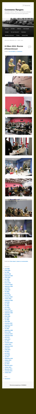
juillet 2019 (7, 339)
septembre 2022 (9, 312)
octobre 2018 (8, 344)
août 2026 (7, 268)
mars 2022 (7, 321)
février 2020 (8, 332)
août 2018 (7, 348)
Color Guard (26, 28)
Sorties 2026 (25, 35)
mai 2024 (7, 291)
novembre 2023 (8, 297)
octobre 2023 (8, 298)
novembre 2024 (8, 284)
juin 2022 (7, 318)
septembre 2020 (9, 330)
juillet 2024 (7, 290)
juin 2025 (7, 279)
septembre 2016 (9, 358)
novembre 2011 (8, 371)
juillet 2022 (7, 316)
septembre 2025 (9, 275)
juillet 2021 (7, 327)
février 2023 (8, 309)
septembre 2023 (9, 300)
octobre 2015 (8, 360)
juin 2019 (7, 341)
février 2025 (8, 283)
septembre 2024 (9, 286)
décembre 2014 (8, 365)
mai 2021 (7, 328)
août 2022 (7, 314)
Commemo (19, 51)
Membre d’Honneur (9, 35)
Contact (7, 32)
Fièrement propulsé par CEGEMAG (18, 385)
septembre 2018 (9, 346)
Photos (18, 35)
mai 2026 (7, 272)
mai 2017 (7, 356)
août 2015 (7, 362)
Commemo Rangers (14, 9)
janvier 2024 (8, 295)
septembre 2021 (9, 325)
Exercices (23, 32)
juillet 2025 (7, 277)
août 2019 (7, 337)
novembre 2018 (8, 342)
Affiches (19, 28)
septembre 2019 (9, 335)
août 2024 (7, 288)
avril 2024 (7, 293)
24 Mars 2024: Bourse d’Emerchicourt (14, 47)
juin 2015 (7, 363)
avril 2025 (7, 281)
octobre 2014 (8, 367)
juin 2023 (7, 304)
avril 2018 (7, 353)
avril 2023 (7, 307)
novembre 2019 (8, 334)
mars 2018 (7, 355)
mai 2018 (7, 351)
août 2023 (7, 302)
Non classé (13, 261)
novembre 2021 (8, 323)
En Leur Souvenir (15, 32)
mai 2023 (7, 305)
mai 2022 (7, 319)
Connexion (7, 378)
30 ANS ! (13, 28)
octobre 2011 (8, 372)
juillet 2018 (7, 349)
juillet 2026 (7, 270)
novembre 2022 (8, 311)
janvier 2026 (8, 274)
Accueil (6, 28)
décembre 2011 (8, 369)
